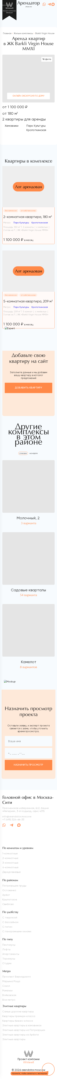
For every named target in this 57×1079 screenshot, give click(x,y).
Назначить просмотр (28, 765)
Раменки (7, 990)
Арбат (6, 894)
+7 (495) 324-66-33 (13, 819)
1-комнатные (10, 853)
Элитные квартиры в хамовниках (21, 1025)
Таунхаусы (8, 958)
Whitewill (28, 1062)
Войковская (9, 995)
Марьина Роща (11, 981)
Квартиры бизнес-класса (17, 1020)
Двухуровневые (11, 871)
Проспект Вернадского (16, 976)
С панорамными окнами (16, 931)
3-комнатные (10, 862)
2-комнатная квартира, (27, 217)
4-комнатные (10, 867)
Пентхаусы (8, 944)
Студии (6, 963)
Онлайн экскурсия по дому (28, 96)
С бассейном (10, 922)
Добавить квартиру (28, 388)
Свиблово (8, 904)
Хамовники (11, 125)
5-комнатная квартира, (28, 301)
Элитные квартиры (13, 1039)
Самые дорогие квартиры (18, 1011)
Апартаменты (10, 954)
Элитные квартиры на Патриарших (23, 1030)
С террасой (9, 917)
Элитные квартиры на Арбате (20, 1034)
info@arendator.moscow (16, 816)
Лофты (6, 949)
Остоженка (9, 890)
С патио (7, 926)
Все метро (8, 999)
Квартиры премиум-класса (18, 1016)
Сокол (6, 985)
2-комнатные (10, 858)
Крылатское (9, 899)
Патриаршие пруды (14, 885)
